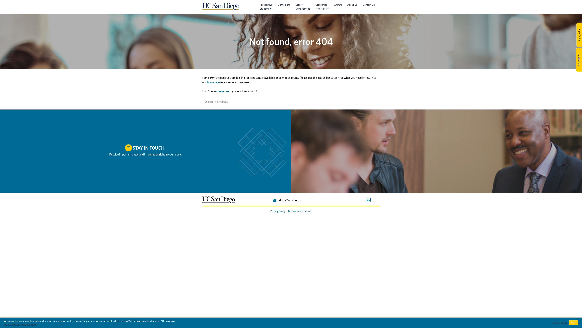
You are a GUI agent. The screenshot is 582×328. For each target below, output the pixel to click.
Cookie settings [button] (560, 322)
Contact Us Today (579, 60)
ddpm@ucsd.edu (289, 200)
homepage (213, 82)
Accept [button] (573, 322)
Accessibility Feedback (300, 211)
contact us (222, 91)
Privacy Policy (277, 211)
